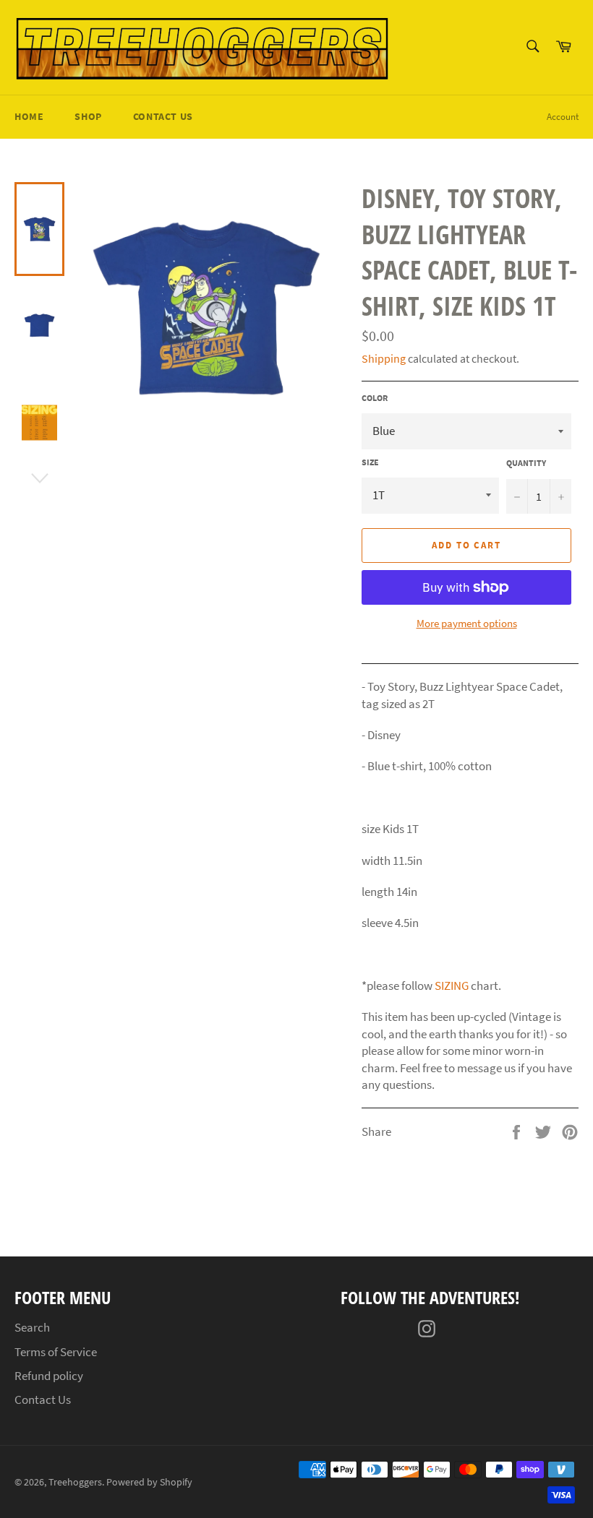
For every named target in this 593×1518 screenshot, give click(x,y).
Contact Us (163, 116)
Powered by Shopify (149, 1482)
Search (32, 1327)
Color (375, 397)
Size (370, 462)
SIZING (452, 985)
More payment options (467, 623)
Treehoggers (75, 1482)
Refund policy (48, 1376)
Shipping (384, 358)
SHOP (87, 116)
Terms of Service (55, 1352)
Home (28, 116)
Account (563, 117)
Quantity (526, 462)
